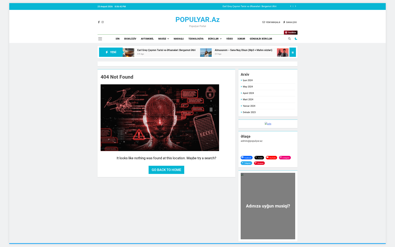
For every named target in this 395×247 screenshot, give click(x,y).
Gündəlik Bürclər (261, 38)
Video (229, 38)
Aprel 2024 (248, 93)
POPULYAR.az (197, 19)
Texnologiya (196, 38)
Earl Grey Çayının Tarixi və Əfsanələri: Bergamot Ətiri (249, 6)
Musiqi (162, 38)
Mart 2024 (248, 99)
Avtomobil (147, 38)
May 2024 (248, 86)
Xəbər (241, 38)
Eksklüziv (130, 38)
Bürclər (213, 38)
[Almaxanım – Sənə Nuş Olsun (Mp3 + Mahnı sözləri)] (192, 54)
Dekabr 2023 (249, 112)
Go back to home (166, 170)
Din (118, 38)
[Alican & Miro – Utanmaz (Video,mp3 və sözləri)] (269, 54)
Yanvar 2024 (249, 106)
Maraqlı (179, 38)
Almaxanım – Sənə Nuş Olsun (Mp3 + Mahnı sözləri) (230, 50)
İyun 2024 (248, 80)
